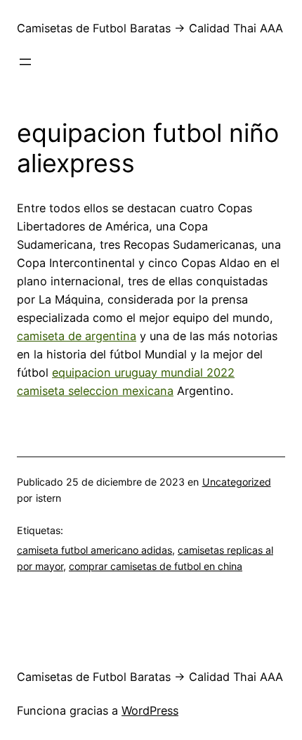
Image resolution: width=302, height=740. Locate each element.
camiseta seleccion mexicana (95, 391)
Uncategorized (236, 482)
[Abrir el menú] (25, 61)
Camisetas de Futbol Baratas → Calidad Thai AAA (150, 28)
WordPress (150, 710)
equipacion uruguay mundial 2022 (143, 372)
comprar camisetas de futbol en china (155, 566)
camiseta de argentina (76, 336)
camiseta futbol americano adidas (94, 550)
